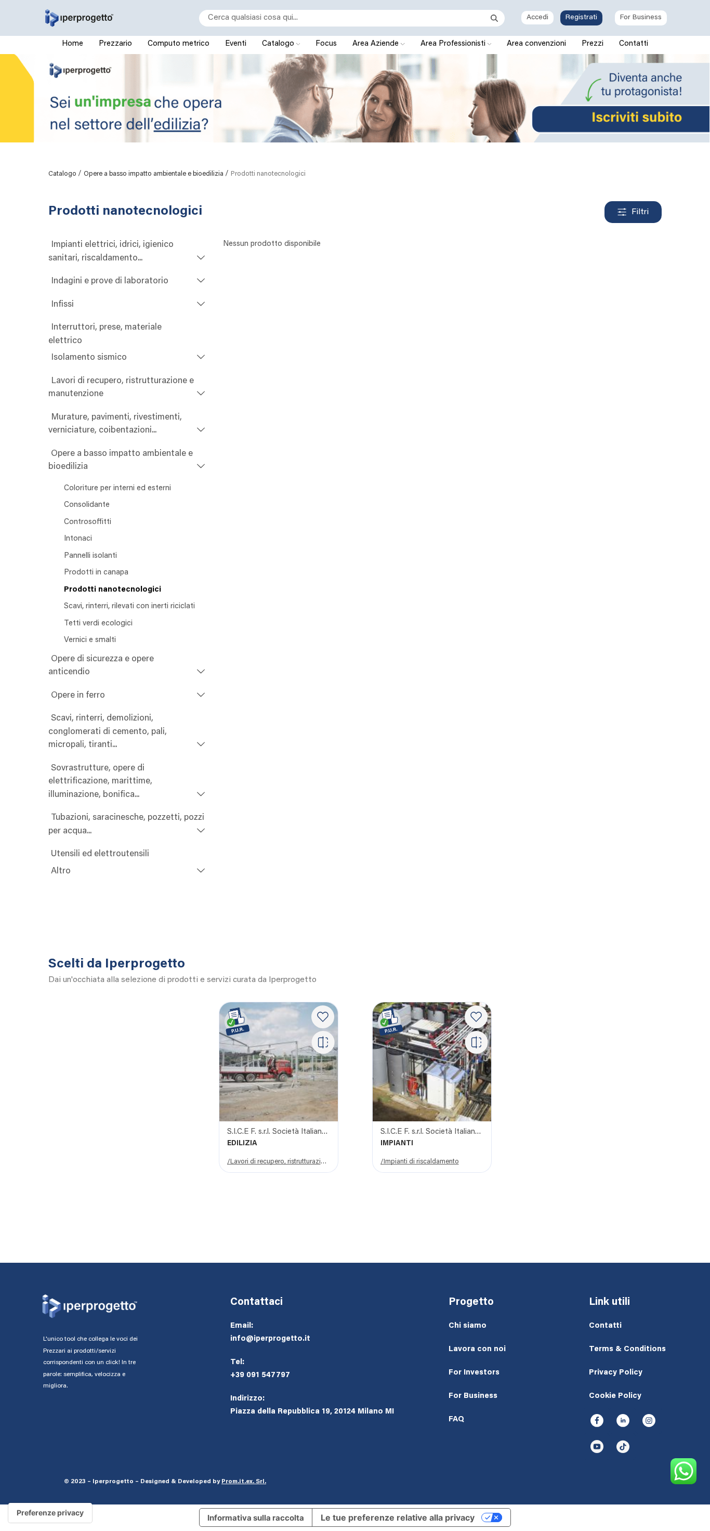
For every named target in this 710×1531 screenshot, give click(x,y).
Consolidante (87, 505)
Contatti (633, 44)
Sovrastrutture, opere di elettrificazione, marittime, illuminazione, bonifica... (100, 782)
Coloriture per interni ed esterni (117, 488)
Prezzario (115, 44)
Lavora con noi (477, 1349)
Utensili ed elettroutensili (100, 854)
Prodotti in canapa (96, 573)
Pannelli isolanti (90, 556)
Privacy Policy (615, 1373)
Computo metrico (178, 44)
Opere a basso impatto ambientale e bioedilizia (154, 174)
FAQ (456, 1419)
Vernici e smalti (90, 640)
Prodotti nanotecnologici (112, 590)
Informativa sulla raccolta (255, 1518)
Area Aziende (376, 44)
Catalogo (279, 44)
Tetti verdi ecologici (98, 623)
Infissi (62, 304)
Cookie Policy (615, 1396)
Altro (61, 871)
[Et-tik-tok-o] (623, 1447)
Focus (326, 44)
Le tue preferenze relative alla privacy (398, 1517)
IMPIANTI (396, 1143)
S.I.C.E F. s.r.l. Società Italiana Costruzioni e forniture (278, 1132)
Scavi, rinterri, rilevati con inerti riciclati (129, 606)
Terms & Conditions (627, 1349)
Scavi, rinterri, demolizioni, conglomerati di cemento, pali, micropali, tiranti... (107, 732)
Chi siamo (468, 1326)
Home (72, 44)
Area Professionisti (454, 44)
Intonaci (78, 539)
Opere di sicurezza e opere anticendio (101, 666)
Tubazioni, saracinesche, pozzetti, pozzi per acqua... (126, 825)
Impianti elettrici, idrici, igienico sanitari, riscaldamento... (111, 252)
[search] (345, 18)
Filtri (640, 212)
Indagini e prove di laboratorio (109, 281)
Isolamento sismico (89, 358)
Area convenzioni (536, 44)
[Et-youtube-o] (597, 1447)
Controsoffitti (87, 522)
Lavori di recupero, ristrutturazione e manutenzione (121, 388)
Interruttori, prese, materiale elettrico (105, 334)
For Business (641, 17)
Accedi (537, 17)
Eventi (235, 44)
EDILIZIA (242, 1143)
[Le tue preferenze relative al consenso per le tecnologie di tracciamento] (50, 1513)
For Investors (474, 1373)
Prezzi (592, 44)
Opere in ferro (78, 695)
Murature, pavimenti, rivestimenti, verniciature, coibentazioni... (115, 424)
